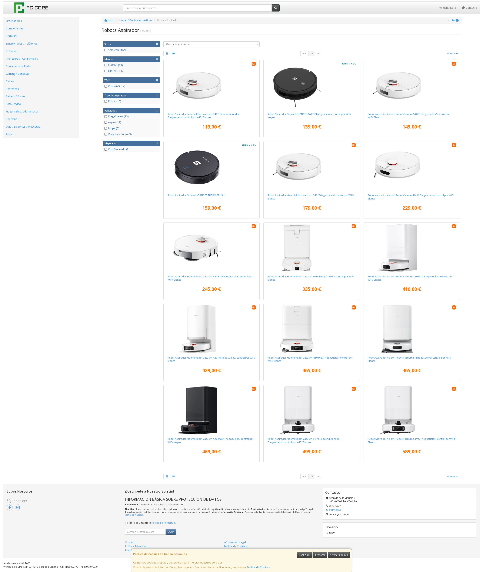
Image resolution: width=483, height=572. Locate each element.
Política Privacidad (136, 546)
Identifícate (449, 7)
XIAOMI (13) (115, 65)
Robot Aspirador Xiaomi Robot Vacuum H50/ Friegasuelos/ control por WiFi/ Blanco (311, 278)
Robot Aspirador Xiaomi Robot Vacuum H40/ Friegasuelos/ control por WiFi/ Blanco (411, 196)
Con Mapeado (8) (118, 149)
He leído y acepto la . (152, 522)
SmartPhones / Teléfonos (21, 43)
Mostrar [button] (451, 53)
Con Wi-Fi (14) (116, 86)
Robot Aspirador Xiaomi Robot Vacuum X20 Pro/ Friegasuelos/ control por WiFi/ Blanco (410, 278)
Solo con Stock (117, 50)
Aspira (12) (114, 122)
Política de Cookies (258, 567)
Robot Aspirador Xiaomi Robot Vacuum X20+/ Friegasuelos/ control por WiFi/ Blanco (211, 359)
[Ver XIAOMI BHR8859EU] (411, 248)
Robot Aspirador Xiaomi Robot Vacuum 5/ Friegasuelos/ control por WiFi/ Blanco (409, 359)
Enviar (171, 531)
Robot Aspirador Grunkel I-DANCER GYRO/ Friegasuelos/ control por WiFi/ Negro (309, 115)
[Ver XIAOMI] (211, 85)
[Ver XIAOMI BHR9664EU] (411, 85)
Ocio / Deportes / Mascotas (23, 126)
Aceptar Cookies (339, 555)
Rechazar (320, 555)
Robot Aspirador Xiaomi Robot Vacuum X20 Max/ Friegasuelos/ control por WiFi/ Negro (210, 440)
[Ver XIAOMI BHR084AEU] (311, 166)
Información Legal (235, 542)
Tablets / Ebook (15, 96)
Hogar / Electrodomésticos (22, 111)
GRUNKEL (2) (116, 71)
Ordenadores (14, 21)
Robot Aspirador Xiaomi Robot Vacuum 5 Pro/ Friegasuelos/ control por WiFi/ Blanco (412, 440)
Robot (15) (114, 101)
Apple (9, 134)
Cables (10, 81)
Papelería (11, 119)
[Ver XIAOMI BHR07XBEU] (411, 166)
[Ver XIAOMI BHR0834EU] (411, 329)
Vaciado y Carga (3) (120, 134)
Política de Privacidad (134, 514)
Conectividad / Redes (19, 66)
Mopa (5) (113, 128)
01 (312, 53)
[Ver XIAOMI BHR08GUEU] (311, 248)
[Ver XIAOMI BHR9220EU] (211, 410)
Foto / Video (13, 104)
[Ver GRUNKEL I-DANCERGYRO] (311, 85)
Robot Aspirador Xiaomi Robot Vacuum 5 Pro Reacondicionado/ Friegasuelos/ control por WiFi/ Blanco (304, 440)
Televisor (11, 51)
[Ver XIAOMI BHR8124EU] (211, 329)
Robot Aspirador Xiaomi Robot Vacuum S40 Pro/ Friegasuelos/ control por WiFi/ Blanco (210, 278)
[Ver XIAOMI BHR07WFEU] (411, 410)
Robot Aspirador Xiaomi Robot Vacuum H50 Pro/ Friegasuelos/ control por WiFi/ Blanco (310, 359)
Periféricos (12, 89)
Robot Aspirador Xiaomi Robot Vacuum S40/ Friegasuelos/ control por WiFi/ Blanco (311, 196)
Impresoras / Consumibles (22, 58)
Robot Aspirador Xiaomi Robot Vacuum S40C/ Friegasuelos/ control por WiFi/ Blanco (409, 115)
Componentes (14, 28)
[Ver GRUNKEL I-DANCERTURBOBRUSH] (211, 166)
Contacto (471, 7)
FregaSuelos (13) (118, 116)
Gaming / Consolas (17, 73)
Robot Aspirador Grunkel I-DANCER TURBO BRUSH (196, 195)
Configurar (304, 555)
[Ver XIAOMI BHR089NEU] (311, 329)
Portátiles (12, 36)
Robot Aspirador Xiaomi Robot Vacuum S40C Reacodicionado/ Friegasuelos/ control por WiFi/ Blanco (203, 115)
